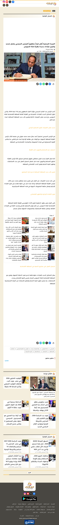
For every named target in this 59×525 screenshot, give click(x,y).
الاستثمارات (51, 351)
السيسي (52, 349)
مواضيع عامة (28, 507)
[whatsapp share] (43, 84)
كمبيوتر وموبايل (10, 507)
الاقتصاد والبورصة (19, 507)
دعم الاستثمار (37, 351)
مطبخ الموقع (36, 507)
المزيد (29, 473)
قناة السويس (45, 349)
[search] (4, 5)
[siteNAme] (51, 4)
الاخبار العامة (47, 11)
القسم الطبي (31, 504)
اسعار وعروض (9, 510)
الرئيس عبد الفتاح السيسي (22, 349)
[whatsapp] (37, 84)
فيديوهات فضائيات (40, 510)
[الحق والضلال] (53, 11)
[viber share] (40, 84)
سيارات (15, 510)
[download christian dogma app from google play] (29, 498)
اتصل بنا (22, 516)
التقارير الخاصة (39, 504)
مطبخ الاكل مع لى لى (29, 510)
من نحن (37, 516)
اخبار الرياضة (43, 507)
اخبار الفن (14, 504)
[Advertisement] (29, 30)
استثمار (12, 349)
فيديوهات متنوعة (22, 504)
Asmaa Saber (50, 49)
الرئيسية (53, 504)
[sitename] (29, 485)
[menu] (7, 5)
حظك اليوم (35, 512)
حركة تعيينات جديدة (35, 349)
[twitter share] (46, 84)
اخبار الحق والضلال (51, 510)
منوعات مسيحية (51, 507)
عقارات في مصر (51, 512)
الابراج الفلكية (43, 512)
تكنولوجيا (20, 510)
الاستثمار (45, 351)
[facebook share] (50, 84)
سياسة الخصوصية (30, 516)
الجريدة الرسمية (28, 351)
